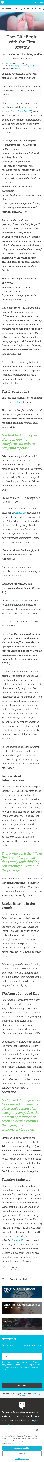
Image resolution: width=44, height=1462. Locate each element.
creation (17, 401)
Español (17, 69)
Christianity (18, 9)
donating (36, 1394)
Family (34, 9)
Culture (27, 9)
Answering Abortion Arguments (22, 66)
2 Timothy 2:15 (23, 111)
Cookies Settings (22, 1459)
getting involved (22, 1396)
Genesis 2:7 (8, 427)
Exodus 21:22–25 (11, 353)
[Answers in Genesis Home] (7, 2)
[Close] (37, 1430)
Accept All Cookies (22, 1448)
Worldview (6, 9)
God (13, 111)
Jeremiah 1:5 (18, 299)
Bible (26, 115)
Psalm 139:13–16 (17, 211)
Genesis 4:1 (8, 558)
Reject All (22, 1453)
